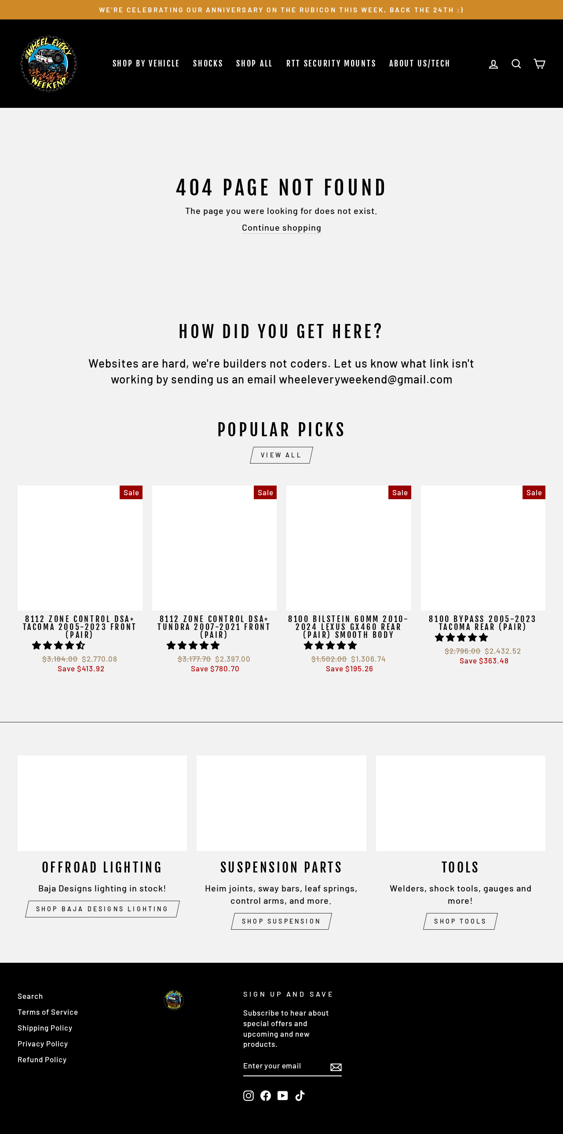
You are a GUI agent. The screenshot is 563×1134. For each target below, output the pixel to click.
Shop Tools (460, 921)
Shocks (208, 63)
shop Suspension (281, 921)
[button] (60, 645)
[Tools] (460, 803)
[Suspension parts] (281, 803)
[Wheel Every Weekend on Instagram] (248, 1095)
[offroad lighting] (102, 803)
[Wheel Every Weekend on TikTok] (300, 1095)
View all (281, 455)
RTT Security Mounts (331, 63)
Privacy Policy (43, 1043)
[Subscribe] (336, 1066)
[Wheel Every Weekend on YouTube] (283, 1095)
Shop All (254, 63)
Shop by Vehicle (146, 63)
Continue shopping (282, 227)
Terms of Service (48, 1011)
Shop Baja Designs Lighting (102, 909)
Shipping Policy (45, 1027)
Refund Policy (42, 1059)
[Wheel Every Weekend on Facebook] (265, 1095)
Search (30, 995)
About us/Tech (419, 63)
